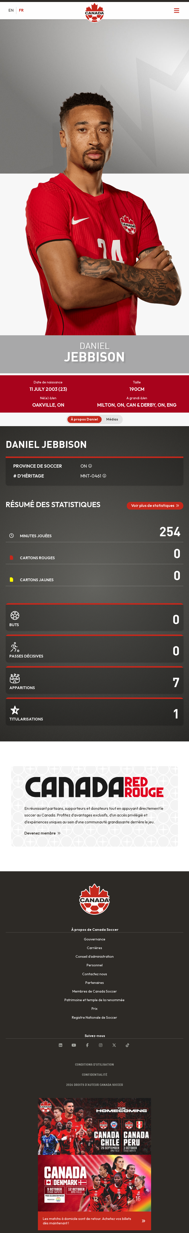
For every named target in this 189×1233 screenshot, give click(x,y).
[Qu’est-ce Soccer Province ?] (90, 466)
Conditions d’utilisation (94, 1064)
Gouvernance (94, 939)
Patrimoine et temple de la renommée (94, 1000)
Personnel (95, 965)
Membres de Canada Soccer (94, 991)
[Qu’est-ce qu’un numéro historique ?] (104, 476)
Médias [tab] (112, 419)
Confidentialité (94, 1074)
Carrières (94, 948)
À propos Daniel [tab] (84, 419)
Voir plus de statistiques (152, 505)
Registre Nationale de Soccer (94, 1017)
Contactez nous (94, 974)
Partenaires (94, 982)
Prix (94, 1008)
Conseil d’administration (95, 956)
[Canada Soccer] (94, 12)
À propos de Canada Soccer (94, 929)
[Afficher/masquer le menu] (176, 10)
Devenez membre (40, 833)
